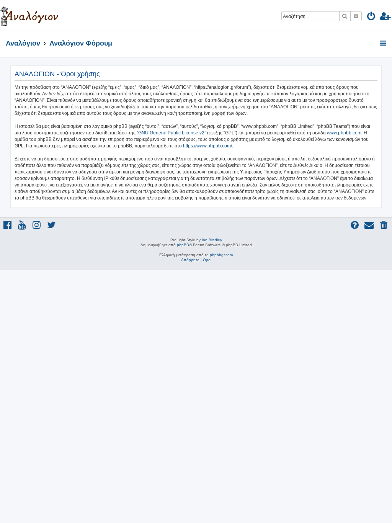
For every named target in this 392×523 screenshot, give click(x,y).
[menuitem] (371, 17)
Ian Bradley (212, 240)
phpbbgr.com (221, 255)
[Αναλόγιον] (29, 15)
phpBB (183, 245)
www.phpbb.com (344, 133)
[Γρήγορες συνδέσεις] (383, 43)
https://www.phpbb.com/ (207, 146)
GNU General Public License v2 (171, 133)
